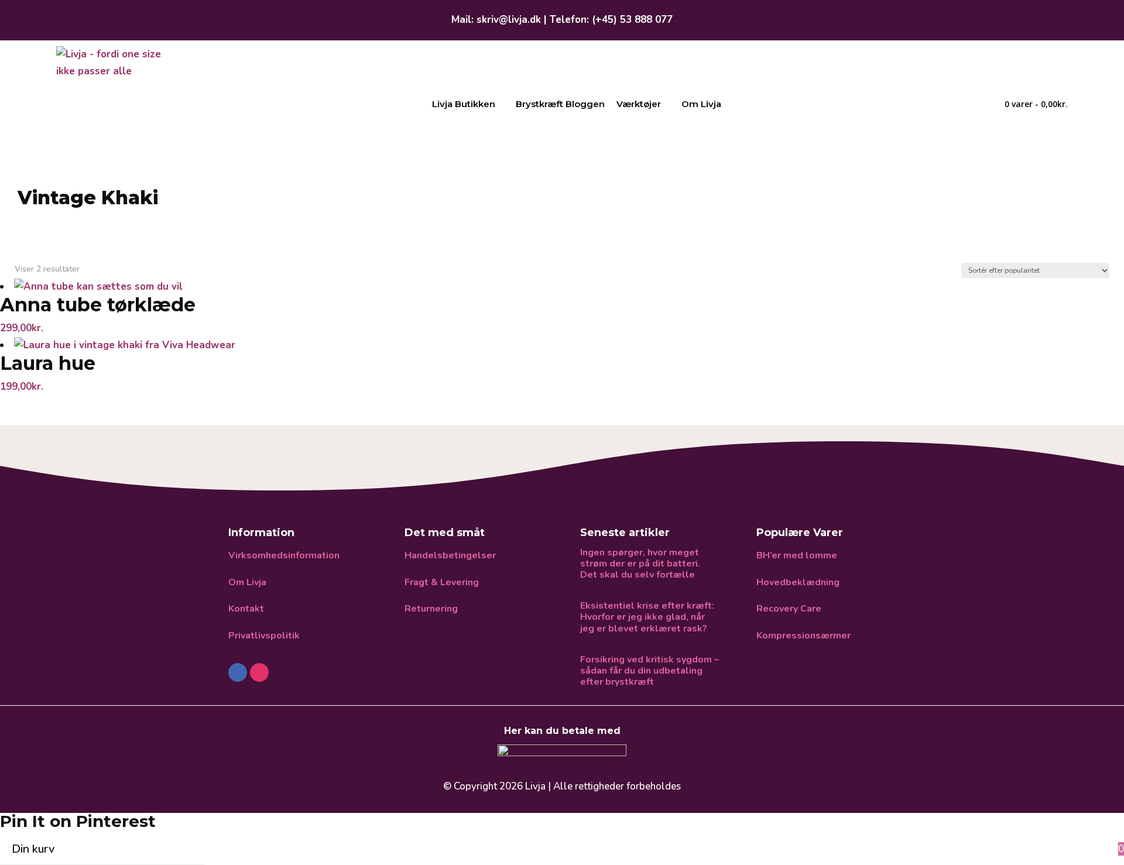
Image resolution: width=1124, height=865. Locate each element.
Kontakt (246, 608)
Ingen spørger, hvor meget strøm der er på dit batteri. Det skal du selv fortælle (640, 564)
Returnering (431, 608)
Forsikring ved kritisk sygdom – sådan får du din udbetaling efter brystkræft (649, 671)
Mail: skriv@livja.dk (496, 19)
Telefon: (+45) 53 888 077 (611, 19)
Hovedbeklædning (797, 582)
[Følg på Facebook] (237, 672)
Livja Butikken (463, 103)
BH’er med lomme (796, 555)
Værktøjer (638, 103)
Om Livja (701, 103)
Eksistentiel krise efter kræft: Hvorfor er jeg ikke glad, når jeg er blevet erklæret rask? (647, 617)
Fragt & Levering (442, 582)
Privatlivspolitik (264, 635)
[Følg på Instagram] (259, 672)
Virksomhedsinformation (284, 555)
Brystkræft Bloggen (560, 103)
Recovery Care (788, 608)
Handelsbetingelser (450, 555)
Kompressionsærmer (803, 635)
